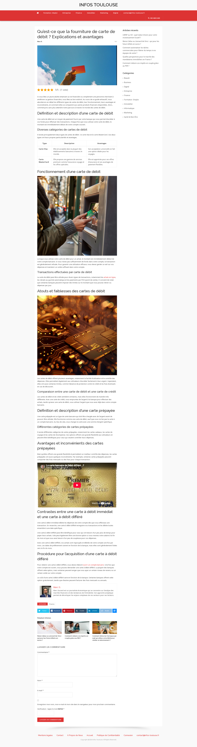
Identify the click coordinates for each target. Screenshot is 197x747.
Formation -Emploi (50, 13)
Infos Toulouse (98, 4)
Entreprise (67, 13)
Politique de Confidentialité (108, 735)
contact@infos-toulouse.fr (134, 13)
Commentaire (43, 652)
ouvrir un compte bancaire (93, 565)
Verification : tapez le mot (50, 709)
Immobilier (91, 13)
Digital (115, 13)
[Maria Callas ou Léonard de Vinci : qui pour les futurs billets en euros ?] (49, 627)
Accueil (90, 735)
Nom (40, 680)
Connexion (128, 735)
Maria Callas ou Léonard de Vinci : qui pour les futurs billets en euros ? (49, 638)
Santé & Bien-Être (131, 117)
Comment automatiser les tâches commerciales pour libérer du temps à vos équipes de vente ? (139, 50)
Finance (79, 13)
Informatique (129, 108)
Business (127, 82)
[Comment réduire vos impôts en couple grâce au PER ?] (77, 627)
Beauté (127, 78)
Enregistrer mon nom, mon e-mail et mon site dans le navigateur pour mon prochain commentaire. (76, 704)
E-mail (40, 690)
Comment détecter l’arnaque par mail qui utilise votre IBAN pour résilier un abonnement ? (104, 638)
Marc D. (39, 41)
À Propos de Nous (75, 735)
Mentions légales (45, 735)
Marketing (104, 13)
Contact (60, 735)
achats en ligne (109, 277)
